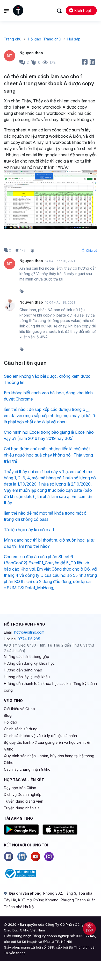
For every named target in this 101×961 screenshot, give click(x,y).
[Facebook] (8, 856)
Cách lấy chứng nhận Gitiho (27, 769)
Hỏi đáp (10, 722)
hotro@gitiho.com (29, 632)
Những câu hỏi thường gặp (26, 656)
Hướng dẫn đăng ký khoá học (29, 663)
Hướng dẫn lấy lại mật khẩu (27, 677)
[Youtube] (35, 856)
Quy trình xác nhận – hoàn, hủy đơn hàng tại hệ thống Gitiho (49, 759)
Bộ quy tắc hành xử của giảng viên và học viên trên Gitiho (47, 745)
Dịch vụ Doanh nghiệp (22, 794)
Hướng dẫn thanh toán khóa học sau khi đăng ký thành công (50, 686)
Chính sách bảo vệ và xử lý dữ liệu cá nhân (40, 735)
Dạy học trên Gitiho (20, 787)
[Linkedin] (22, 856)
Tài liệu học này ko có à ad (29, 529)
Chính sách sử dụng (21, 729)
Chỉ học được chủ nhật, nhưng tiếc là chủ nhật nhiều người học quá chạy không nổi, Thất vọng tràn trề (48, 455)
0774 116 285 (29, 639)
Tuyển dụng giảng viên (23, 801)
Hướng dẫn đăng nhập (23, 670)
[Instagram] (49, 856)
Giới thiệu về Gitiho (19, 708)
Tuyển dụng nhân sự (21, 808)
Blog (8, 715)
